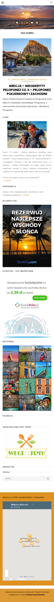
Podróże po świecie (36, 80)
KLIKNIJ (8, 180)
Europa (15, 80)
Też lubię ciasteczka (27, 598)
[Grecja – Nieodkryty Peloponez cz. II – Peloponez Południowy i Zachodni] (27, 57)
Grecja (23, 80)
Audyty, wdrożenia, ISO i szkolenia (17, 485)
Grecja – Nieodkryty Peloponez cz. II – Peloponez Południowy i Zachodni (27, 90)
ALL (9, 80)
